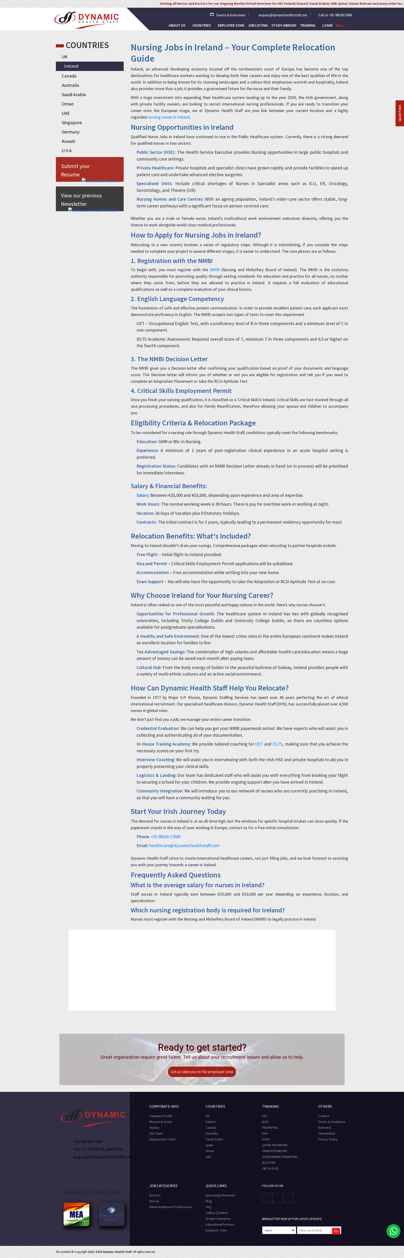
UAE (66, 113)
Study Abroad (283, 25)
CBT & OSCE (270, 1168)
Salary (142, 495)
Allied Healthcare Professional (170, 1207)
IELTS (277, 744)
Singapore (72, 122)
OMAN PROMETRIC (274, 1151)
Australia (70, 85)
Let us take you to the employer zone (202, 1071)
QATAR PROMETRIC (275, 1145)
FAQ (208, 1207)
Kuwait (68, 141)
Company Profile (161, 1116)
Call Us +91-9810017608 (335, 15)
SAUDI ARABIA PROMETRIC (280, 1157)
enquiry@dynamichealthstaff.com (283, 15)
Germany (70, 132)
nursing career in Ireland (169, 117)
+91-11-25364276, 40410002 (98, 1149)
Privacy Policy (328, 1139)
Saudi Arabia (74, 94)
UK (65, 57)
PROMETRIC (270, 1127)
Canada (69, 76)
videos (223, 1213)
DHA (265, 1133)
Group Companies (218, 1218)
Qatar (210, 1145)
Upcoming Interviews (220, 1195)
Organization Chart (162, 1139)
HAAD (266, 1139)
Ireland (71, 66)
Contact (323, 1116)
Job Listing (258, 25)
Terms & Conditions (331, 1122)
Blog (209, 1201)
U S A (67, 150)
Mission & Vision (160, 1122)
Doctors (155, 1195)
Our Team (156, 1133)
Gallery (211, 1213)
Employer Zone (231, 25)
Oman (68, 104)
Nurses (154, 1201)
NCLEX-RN (268, 1162)
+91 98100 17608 (165, 836)
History (154, 1127)
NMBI (215, 269)
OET (259, 744)
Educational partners (220, 1224)
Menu (340, 25)
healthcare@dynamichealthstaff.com (184, 845)
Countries (202, 25)
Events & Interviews (231, 15)
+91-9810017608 (87, 1141)
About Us (177, 25)
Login (327, 25)
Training (308, 25)
